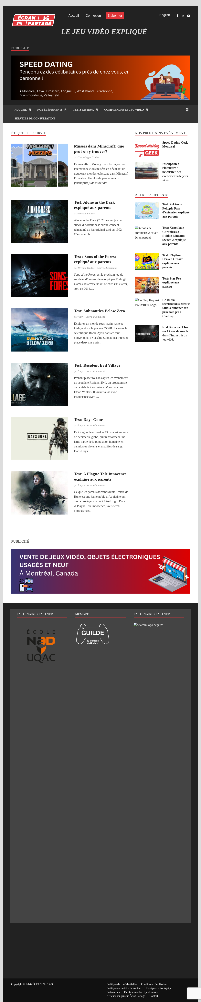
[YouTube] (188, 16)
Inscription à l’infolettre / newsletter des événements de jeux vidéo (175, 172)
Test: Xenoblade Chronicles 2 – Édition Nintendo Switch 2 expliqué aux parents (174, 236)
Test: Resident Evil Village (97, 365)
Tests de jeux (83, 109)
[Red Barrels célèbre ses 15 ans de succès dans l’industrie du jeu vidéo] (147, 327)
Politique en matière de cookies (124, 988)
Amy (80, 316)
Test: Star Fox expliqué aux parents (171, 282)
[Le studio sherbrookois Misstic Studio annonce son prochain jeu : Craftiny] (147, 300)
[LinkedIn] (183, 16)
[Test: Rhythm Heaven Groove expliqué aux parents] (147, 255)
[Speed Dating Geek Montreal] (147, 143)
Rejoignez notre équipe (158, 988)
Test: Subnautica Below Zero (99, 311)
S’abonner (115, 15)
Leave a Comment (107, 267)
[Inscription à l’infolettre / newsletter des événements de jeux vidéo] (147, 164)
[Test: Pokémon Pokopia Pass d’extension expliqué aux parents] (147, 204)
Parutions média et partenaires (140, 992)
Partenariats (113, 992)
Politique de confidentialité (122, 984)
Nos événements (50, 109)
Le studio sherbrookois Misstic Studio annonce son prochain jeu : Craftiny (176, 308)
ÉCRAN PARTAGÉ (43, 984)
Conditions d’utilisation (154, 984)
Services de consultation (35, 118)
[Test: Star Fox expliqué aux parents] (147, 279)
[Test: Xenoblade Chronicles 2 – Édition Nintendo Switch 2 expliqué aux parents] (147, 228)
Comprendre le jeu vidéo (124, 109)
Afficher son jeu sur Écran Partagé (126, 996)
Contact (154, 996)
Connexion (93, 15)
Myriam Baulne (86, 213)
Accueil (74, 15)
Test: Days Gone (88, 419)
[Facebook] (177, 16)
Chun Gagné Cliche (88, 157)
